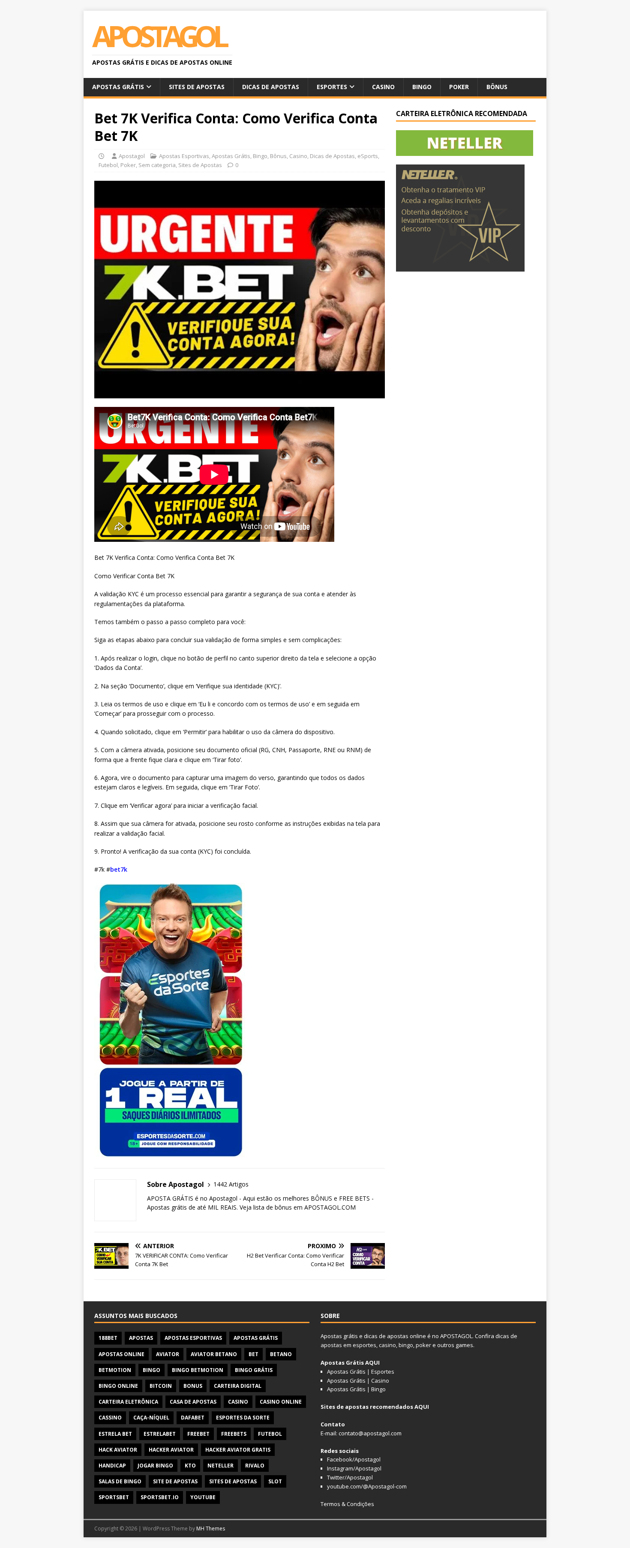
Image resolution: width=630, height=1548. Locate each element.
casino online (281, 1401)
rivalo (254, 1465)
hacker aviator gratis (237, 1449)
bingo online (118, 1386)
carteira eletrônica (128, 1401)
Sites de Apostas (197, 87)
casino (238, 1401)
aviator (167, 1354)
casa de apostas (193, 1401)
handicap (112, 1465)
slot (275, 1481)
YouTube (203, 1497)
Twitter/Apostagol (350, 1477)
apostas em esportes (348, 1345)
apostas (141, 1338)
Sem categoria (157, 165)
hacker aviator (171, 1449)
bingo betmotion (197, 1370)
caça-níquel (151, 1417)
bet (253, 1354)
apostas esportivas (193, 1338)
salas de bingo (120, 1481)
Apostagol (132, 156)
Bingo (422, 87)
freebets (233, 1433)
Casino (383, 87)
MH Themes (210, 1528)
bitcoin (161, 1386)
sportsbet (114, 1497)
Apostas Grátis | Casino (358, 1380)
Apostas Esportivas (184, 156)
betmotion (115, 1370)
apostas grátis (256, 1338)
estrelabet (160, 1433)
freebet (198, 1433)
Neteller (220, 1465)
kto (190, 1465)
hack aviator (118, 1449)
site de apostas (175, 1481)
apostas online (121, 1354)
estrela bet (115, 1433)
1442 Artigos (231, 1184)
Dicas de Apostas (270, 87)
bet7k (118, 869)
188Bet (108, 1338)
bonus (192, 1386)
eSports (367, 156)
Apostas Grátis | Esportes (360, 1371)
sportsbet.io (160, 1497)
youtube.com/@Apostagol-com (367, 1486)
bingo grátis (254, 1370)
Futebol (108, 165)
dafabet (192, 1417)
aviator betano (214, 1354)
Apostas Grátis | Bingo (356, 1389)
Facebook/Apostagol (354, 1459)
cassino (110, 1417)
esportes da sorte (243, 1417)
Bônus (496, 87)
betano (281, 1354)
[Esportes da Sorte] (171, 1152)
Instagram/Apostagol (354, 1468)
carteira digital (237, 1386)
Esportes (332, 87)
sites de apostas (233, 1481)
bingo (151, 1370)
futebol (270, 1433)
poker (423, 1345)
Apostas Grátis (118, 87)
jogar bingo (155, 1465)
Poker (459, 87)
